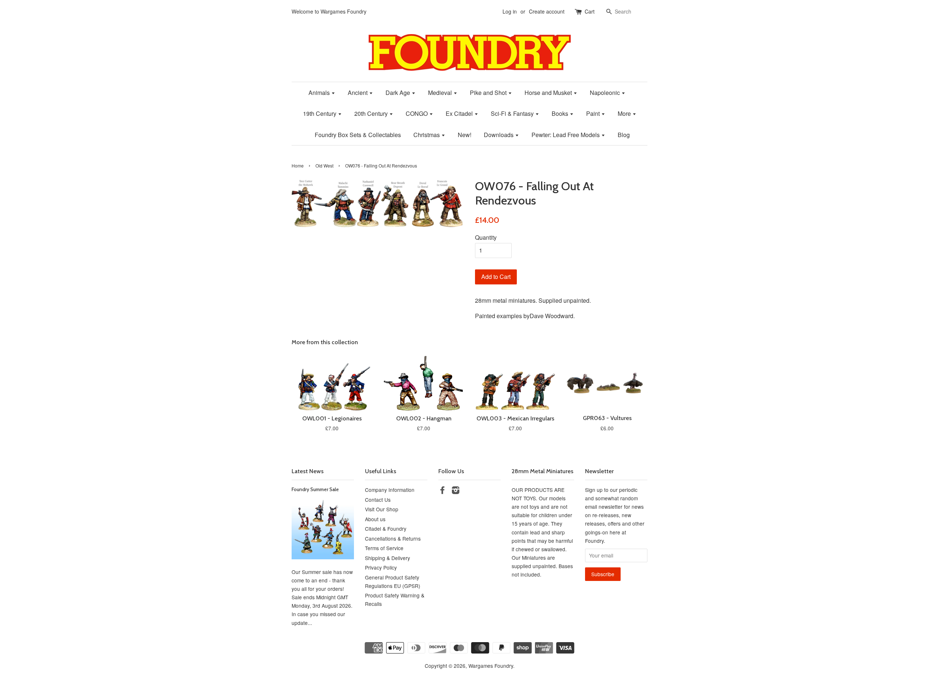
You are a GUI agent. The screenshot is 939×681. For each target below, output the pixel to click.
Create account (547, 11)
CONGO (417, 113)
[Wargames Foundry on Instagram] (456, 491)
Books (561, 113)
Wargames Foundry (490, 665)
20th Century (371, 113)
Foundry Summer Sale (315, 489)
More (625, 113)
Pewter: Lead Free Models (566, 134)
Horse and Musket (549, 92)
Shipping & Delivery (387, 558)
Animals (319, 92)
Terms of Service (384, 548)
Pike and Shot (489, 92)
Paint (593, 113)
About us (375, 519)
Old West (324, 165)
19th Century (320, 113)
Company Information (389, 489)
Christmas (427, 134)
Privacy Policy (381, 567)
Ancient (358, 92)
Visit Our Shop (381, 509)
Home (298, 165)
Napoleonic (605, 92)
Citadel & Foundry (385, 528)
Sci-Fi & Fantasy (513, 113)
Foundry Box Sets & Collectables (358, 134)
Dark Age (399, 92)
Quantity (486, 237)
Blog (624, 134)
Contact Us (378, 499)
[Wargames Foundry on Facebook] (442, 491)
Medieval (440, 92)
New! (464, 134)
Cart (590, 11)
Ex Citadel (460, 113)
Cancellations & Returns (393, 538)
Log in (510, 11)
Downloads (499, 134)
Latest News (308, 471)
